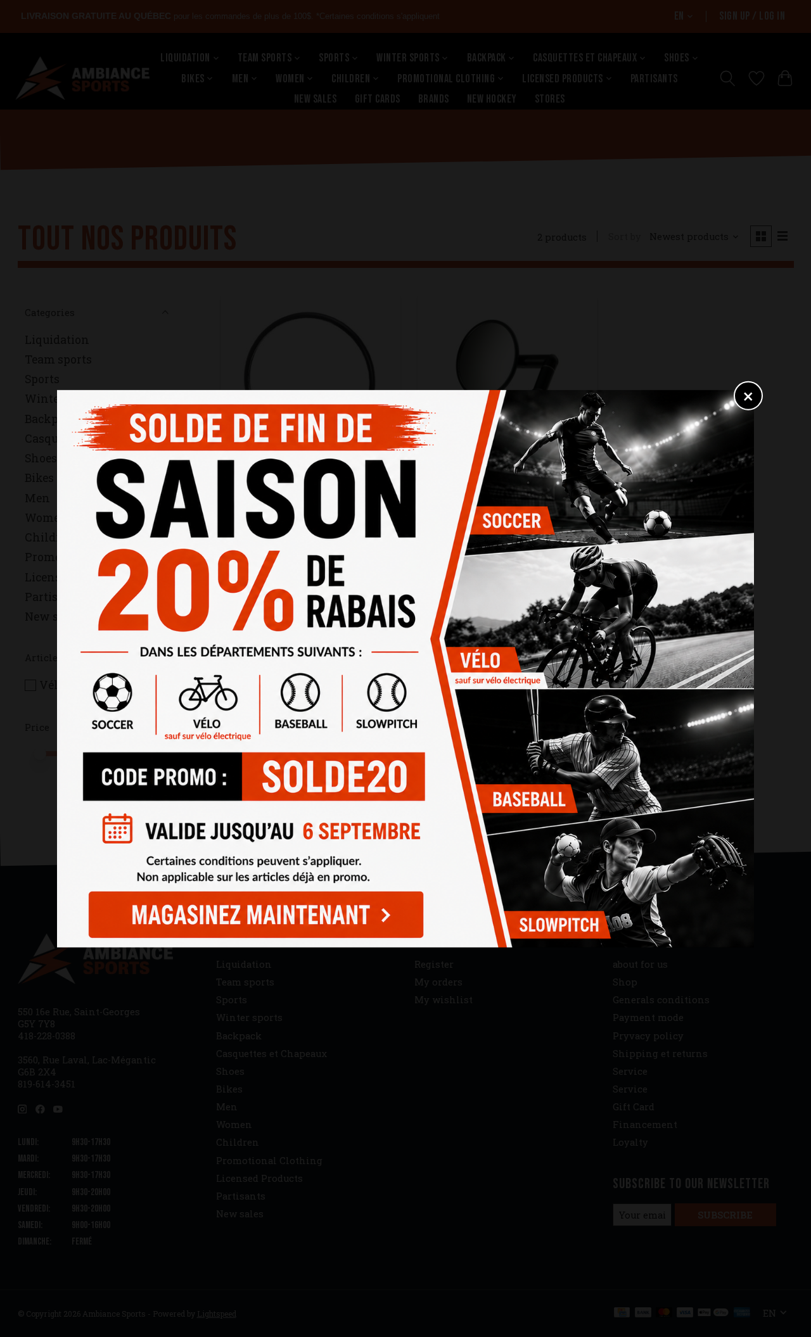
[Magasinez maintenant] (252, 911)
